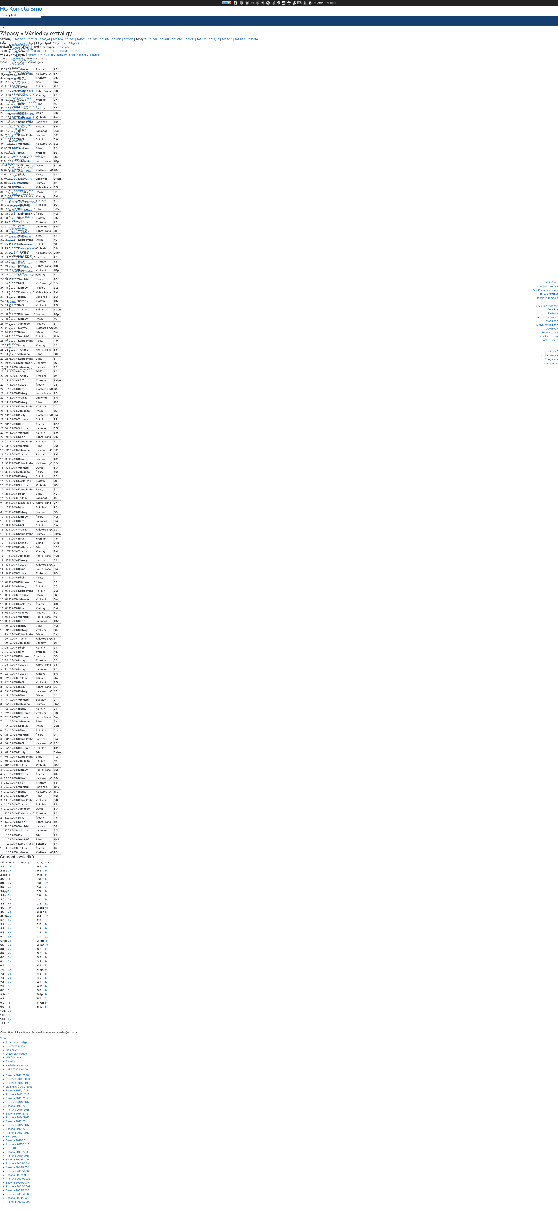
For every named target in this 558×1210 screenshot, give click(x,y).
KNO (49, 50)
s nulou (94, 54)
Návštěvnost (13, 1057)
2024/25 (240, 39)
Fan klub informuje (547, 317)
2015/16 (128, 39)
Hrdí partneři (19, 259)
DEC (33, 50)
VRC (77, 50)
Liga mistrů (12, 1049)
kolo (17, 47)
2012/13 (93, 39)
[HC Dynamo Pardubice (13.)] (299, 3)
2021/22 (202, 39)
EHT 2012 (12, 1136)
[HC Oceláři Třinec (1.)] (235, 3)
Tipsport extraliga (22, 167)
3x (9, 870)
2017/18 (153, 39)
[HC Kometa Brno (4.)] (252, 3)
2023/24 (227, 39)
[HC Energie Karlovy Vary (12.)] (294, 3)
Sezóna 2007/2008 (17, 1174)
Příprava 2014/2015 (17, 1117)
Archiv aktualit (549, 355)
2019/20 (177, 39)
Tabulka (10, 1061)
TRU (71, 50)
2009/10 (58, 39)
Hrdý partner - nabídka (26, 274)
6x (9, 928)
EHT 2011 (11, 1148)
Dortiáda (552, 309)
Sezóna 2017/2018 (17, 1090)
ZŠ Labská (18, 221)
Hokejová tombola (547, 297)
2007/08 (32, 39)
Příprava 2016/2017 (17, 1102)
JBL (39, 50)
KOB (55, 50)
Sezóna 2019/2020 (17, 1075)
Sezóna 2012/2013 (17, 1128)
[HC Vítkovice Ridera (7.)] (268, 3)
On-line (16, 132)
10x (10, 907)
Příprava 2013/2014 (17, 1125)
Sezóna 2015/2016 (17, 1105)
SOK (65, 50)
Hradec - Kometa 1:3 (19, 369)
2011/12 (81, 39)
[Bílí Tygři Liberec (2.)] (241, 3)
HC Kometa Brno (21, 8)
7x (9, 911)
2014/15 (116, 39)
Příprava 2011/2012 (17, 1144)
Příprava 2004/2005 (18, 1201)
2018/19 (165, 39)
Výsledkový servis (17, 1065)
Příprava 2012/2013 (17, 1132)
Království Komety (547, 305)
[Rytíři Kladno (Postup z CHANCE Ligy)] (304, 3)
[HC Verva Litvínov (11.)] (289, 3)
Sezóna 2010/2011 (17, 1151)
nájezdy (62, 54)
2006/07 (20, 39)
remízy (32, 54)
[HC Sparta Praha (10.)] (283, 3)
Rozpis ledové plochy (24, 106)
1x (9, 874)
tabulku (15, 58)
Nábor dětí (18, 213)
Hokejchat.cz (550, 332)
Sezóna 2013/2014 (17, 1121)
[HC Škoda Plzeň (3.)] (247, 3)
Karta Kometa (550, 340)
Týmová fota (19, 228)
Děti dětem (551, 282)
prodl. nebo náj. (78, 54)
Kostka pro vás (549, 336)
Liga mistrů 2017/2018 (19, 1086)
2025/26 (252, 39)
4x (9, 887)
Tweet (3, 1038)
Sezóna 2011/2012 (17, 1140)
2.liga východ (77, 43)
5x (9, 936)
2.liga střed (60, 43)
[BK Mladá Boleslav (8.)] (273, 3)
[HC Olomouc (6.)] (262, 3)
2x (9, 866)
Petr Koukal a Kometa (545, 290)
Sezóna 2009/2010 (17, 1159)
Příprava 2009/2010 (18, 1163)
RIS (61, 50)
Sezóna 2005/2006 (17, 1190)
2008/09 (45, 39)
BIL (28, 50)
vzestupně (63, 47)
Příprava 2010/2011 (17, 1155)
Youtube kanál (549, 363)
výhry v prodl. (46, 54)
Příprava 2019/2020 (18, 1078)
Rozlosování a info (23, 194)
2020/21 (189, 39)
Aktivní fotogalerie (547, 324)
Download (552, 328)
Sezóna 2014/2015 (17, 1113)
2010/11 (69, 39)
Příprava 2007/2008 (18, 1178)
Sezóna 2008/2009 (17, 1167)
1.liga (30, 43)
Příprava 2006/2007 (18, 1186)
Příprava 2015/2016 (17, 1109)
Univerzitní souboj (16, 1053)
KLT (44, 50)
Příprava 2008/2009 (18, 1171)
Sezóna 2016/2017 (17, 1098)
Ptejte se (553, 313)
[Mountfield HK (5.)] (257, 3)
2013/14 (105, 39)
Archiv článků (550, 351)
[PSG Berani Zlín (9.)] (278, 3)
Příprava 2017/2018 (17, 1094)
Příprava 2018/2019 (17, 1082)
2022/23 (214, 39)
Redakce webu (20, 71)
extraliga (20, 43)
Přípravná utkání (15, 1046)
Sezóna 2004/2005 (17, 1197)
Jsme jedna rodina (547, 286)
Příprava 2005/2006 (18, 1194)
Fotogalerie (551, 320)
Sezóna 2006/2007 (17, 1182)
